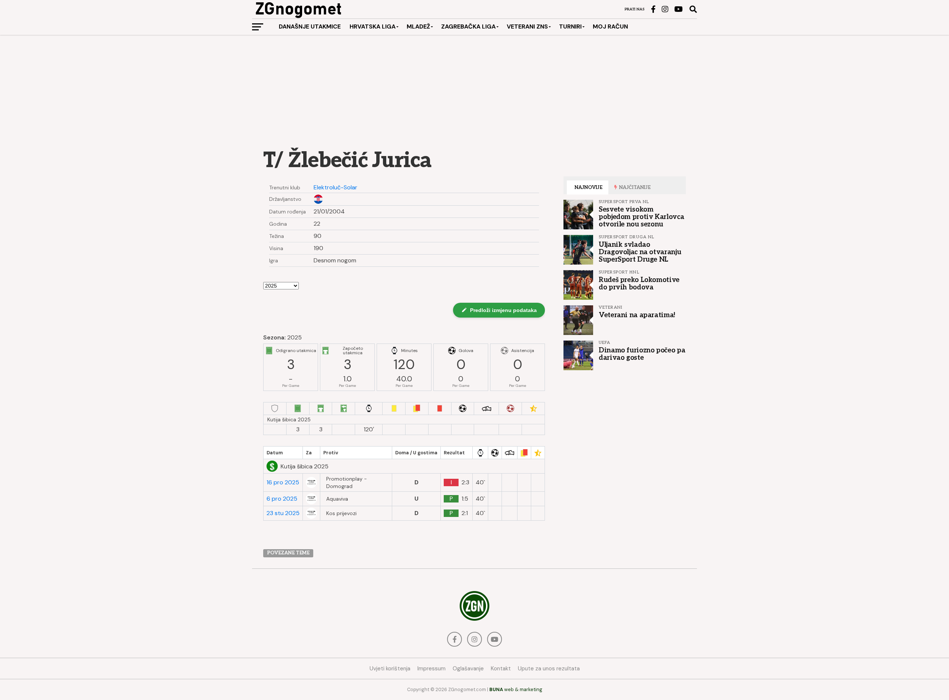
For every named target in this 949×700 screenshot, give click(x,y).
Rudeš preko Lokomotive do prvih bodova (639, 283)
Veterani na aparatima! (637, 315)
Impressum (431, 668)
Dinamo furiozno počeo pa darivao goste (642, 354)
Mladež (418, 26)
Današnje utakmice (310, 26)
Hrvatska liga (373, 26)
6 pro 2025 (282, 498)
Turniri (570, 26)
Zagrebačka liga (468, 26)
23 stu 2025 (283, 513)
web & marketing (515, 689)
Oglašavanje (468, 668)
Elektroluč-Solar (335, 187)
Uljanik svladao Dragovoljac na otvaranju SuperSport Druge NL (640, 251)
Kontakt (501, 668)
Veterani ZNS (527, 26)
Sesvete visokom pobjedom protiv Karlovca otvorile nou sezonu (641, 216)
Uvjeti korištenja (390, 668)
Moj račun (610, 26)
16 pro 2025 (283, 482)
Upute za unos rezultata (549, 668)
